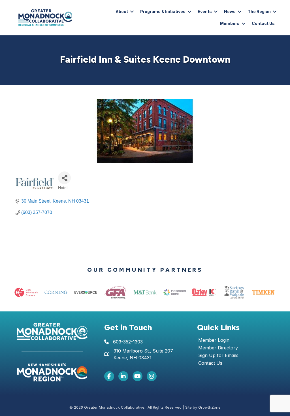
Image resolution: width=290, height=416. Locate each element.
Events (205, 11)
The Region (259, 11)
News (230, 11)
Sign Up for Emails (218, 355)
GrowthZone (209, 407)
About (122, 11)
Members (230, 23)
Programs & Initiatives (162, 11)
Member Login (213, 340)
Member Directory (218, 348)
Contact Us (263, 23)
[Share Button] (64, 177)
